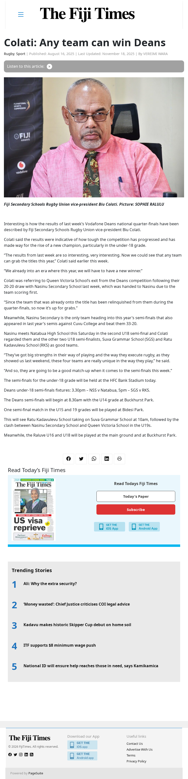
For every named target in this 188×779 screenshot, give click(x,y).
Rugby (9, 53)
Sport (20, 53)
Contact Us (135, 743)
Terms (131, 755)
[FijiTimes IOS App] (93, 744)
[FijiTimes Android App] (93, 755)
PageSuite (35, 773)
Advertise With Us (140, 749)
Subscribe (136, 509)
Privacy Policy (136, 761)
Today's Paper (136, 496)
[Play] (49, 66)
